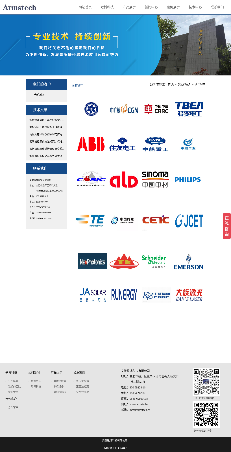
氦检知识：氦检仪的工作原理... (46, 127)
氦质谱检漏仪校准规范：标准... (46, 141)
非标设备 (59, 386)
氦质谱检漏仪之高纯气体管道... (46, 156)
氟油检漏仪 (60, 392)
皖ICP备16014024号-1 (115, 448)
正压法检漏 (82, 386)
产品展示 (129, 7)
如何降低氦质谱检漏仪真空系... (46, 148)
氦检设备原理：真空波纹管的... (46, 119)
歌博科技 (107, 7)
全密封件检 (82, 392)
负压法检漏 (82, 381)
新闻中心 (151, 7)
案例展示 (173, 7)
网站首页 (85, 7)
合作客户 (40, 94)
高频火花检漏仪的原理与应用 (45, 134)
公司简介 (13, 381)
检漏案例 (79, 372)
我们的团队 (14, 386)
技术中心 (195, 7)
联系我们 (217, 7)
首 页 (171, 84)
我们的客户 (184, 84)
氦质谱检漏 (60, 381)
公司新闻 (34, 372)
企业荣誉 (13, 392)
